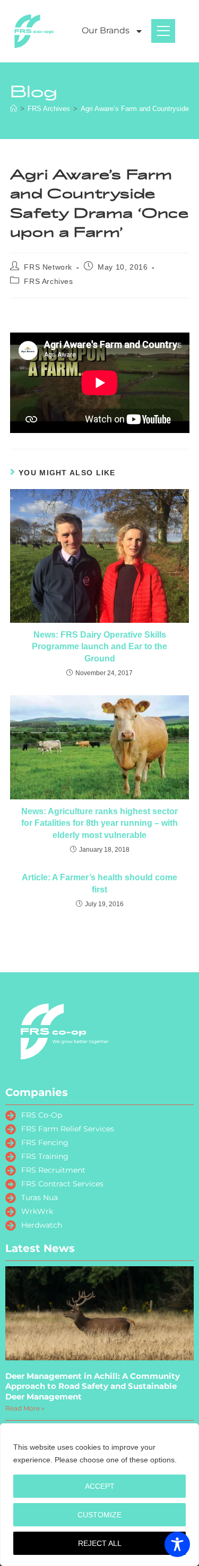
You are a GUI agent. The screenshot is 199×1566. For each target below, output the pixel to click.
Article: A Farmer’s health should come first (99, 883)
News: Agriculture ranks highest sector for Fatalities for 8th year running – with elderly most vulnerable (99, 823)
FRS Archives (48, 281)
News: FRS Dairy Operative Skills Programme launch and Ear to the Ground (99, 646)
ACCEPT (100, 1486)
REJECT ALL (100, 1543)
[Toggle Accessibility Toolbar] (177, 1544)
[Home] (13, 109)
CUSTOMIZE (99, 1514)
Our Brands (105, 30)
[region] (99, 1494)
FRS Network (48, 267)
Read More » (25, 1408)
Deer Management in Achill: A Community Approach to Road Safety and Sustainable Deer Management (92, 1386)
